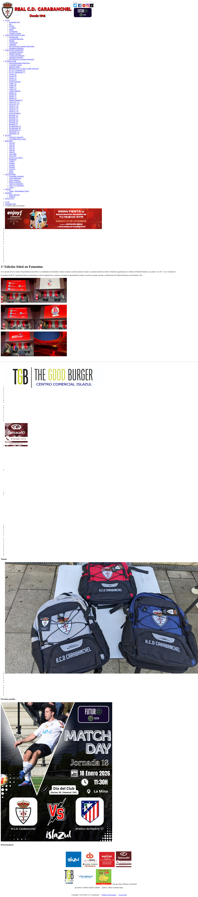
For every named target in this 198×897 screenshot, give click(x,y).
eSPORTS (8, 193)
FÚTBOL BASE (10, 61)
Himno (11, 30)
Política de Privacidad (109, 895)
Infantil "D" (13, 98)
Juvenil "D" (13, 80)
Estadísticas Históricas (16, 48)
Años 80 (12, 150)
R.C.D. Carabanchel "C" (17, 72)
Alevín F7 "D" (14, 111)
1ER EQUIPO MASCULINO (15, 35)
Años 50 (12, 145)
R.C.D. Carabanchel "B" (17, 70)
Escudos (12, 165)
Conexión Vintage (15, 33)
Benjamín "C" (13, 119)
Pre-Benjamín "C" (15, 130)
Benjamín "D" (13, 120)
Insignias (12, 167)
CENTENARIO (10, 174)
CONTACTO (9, 198)
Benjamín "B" (13, 117)
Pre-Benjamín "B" (15, 128)
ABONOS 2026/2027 (16, 137)
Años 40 (12, 143)
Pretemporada (13, 37)
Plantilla (11, 41)
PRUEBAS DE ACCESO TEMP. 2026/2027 (24, 68)
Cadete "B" (13, 85)
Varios (11, 171)
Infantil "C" (13, 96)
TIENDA (8, 189)
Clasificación (13, 43)
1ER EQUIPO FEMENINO (14, 50)
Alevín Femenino (14, 113)
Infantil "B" (13, 94)
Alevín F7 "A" (14, 106)
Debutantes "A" (14, 132)
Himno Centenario (15, 182)
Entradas (12, 163)
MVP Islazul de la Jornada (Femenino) (21, 59)
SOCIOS (8, 135)
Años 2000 (12, 154)
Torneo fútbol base (15, 178)
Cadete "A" (13, 83)
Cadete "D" (13, 89)
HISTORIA (9, 141)
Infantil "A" (13, 93)
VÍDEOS (12, 197)
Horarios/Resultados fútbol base (19, 63)
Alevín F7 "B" (14, 107)
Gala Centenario (14, 180)
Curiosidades (13, 31)
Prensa (11, 172)
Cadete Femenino (15, 91)
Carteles (11, 161)
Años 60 (12, 146)
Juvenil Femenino (15, 81)
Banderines (12, 159)
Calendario (12, 44)
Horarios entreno (14, 67)
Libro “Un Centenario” (16, 185)
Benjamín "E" (13, 122)
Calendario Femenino (16, 57)
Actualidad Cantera (15, 65)
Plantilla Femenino (15, 54)
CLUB (7, 20)
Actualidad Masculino (16, 39)
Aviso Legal (123, 895)
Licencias (12, 169)
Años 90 (12, 152)
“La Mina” (12, 28)
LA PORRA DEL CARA (17, 139)
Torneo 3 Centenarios (16, 184)
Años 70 (12, 148)
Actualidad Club (14, 22)
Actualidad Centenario (16, 176)
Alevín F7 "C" (14, 109)
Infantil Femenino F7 (16, 100)
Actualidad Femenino (16, 52)
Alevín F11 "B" (14, 104)
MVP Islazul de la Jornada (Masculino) (21, 46)
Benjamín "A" (13, 115)
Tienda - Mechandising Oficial (19, 191)
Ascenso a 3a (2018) (15, 158)
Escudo (11, 26)
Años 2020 (12, 156)
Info (10, 24)
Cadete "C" (13, 87)
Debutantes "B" (14, 133)
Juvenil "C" (13, 78)
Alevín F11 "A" (14, 102)
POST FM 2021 (14, 195)
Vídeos (11, 187)
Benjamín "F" (13, 124)
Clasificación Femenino (16, 56)
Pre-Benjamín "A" (15, 126)
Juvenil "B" (13, 76)
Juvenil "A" (13, 74)
